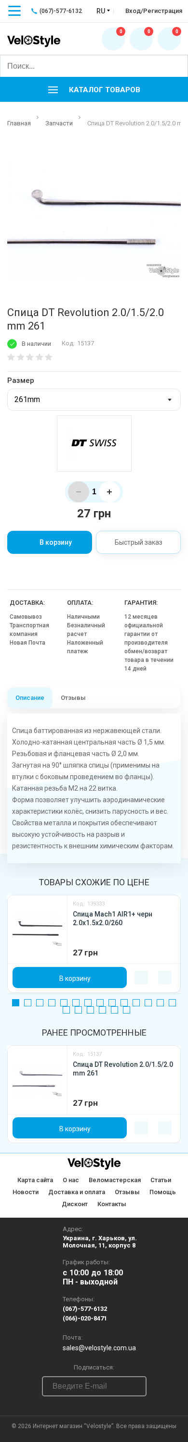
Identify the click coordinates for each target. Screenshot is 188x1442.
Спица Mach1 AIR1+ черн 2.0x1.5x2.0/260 (112, 918)
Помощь (162, 1192)
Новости (26, 1192)
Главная (19, 123)
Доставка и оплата (76, 1192)
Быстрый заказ (138, 542)
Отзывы (73, 697)
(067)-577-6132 (85, 1309)
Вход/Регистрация (153, 10)
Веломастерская (115, 1180)
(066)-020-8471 (85, 1318)
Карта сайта (35, 1180)
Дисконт (75, 1204)
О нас (71, 1180)
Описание (29, 697)
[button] (94, 89)
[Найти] (176, 66)
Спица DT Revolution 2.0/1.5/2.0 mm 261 (123, 1069)
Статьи (160, 1180)
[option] (94, 217)
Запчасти (59, 123)
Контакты (111, 1204)
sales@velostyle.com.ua (99, 1348)
